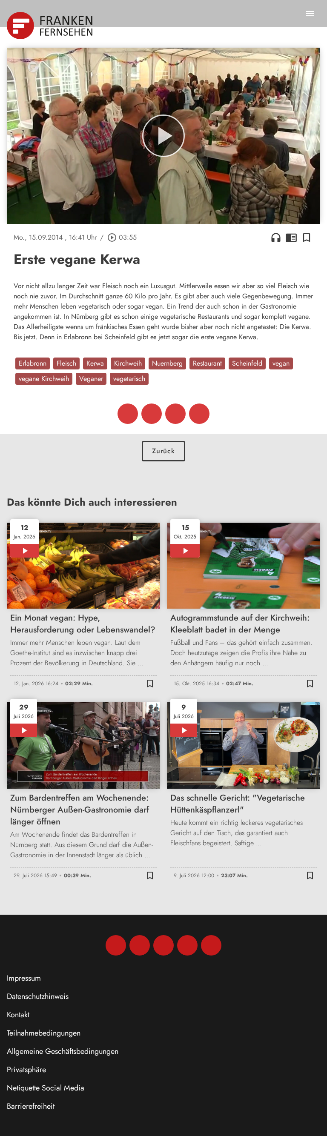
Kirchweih (128, 363)
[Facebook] (116, 945)
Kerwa (95, 363)
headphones (276, 237)
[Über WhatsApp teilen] (175, 413)
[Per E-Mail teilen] (199, 413)
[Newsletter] (211, 945)
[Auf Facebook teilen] (128, 413)
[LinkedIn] (187, 945)
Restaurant (207, 363)
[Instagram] (139, 945)
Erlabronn (32, 363)
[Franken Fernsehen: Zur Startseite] (50, 25)
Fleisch (66, 363)
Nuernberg (167, 363)
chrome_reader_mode (291, 237)
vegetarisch (129, 378)
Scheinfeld (247, 363)
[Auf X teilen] (151, 413)
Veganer (91, 378)
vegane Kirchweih (44, 378)
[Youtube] (163, 945)
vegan (281, 363)
